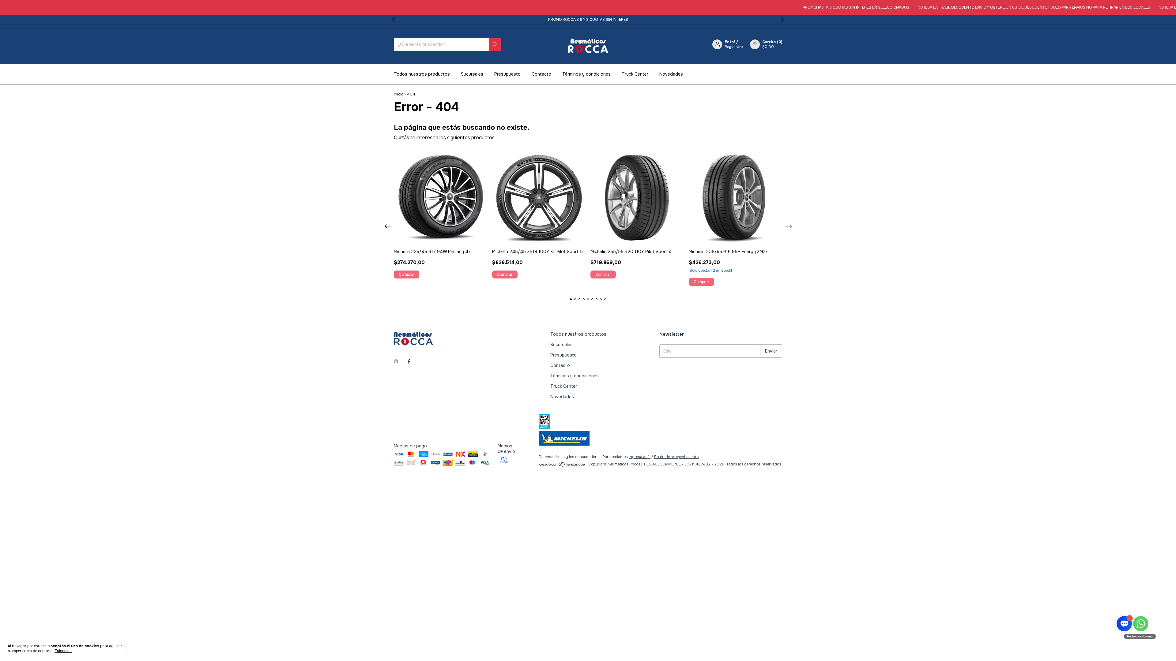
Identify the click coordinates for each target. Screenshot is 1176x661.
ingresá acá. (639, 456)
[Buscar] (495, 44)
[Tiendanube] (562, 465)
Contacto (541, 74)
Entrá (730, 41)
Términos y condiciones (586, 74)
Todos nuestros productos (422, 74)
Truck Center (635, 74)
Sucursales (472, 74)
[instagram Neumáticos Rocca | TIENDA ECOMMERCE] (396, 361)
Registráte (734, 46)
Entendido (63, 651)
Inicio (398, 94)
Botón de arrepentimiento (676, 456)
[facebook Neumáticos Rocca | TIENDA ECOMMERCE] (409, 361)
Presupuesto (507, 74)
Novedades (671, 74)
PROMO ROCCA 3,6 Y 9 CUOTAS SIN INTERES (588, 19)
